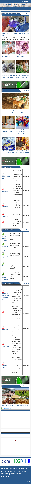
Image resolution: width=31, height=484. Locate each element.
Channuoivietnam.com (8, 468)
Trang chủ (26, 481)
